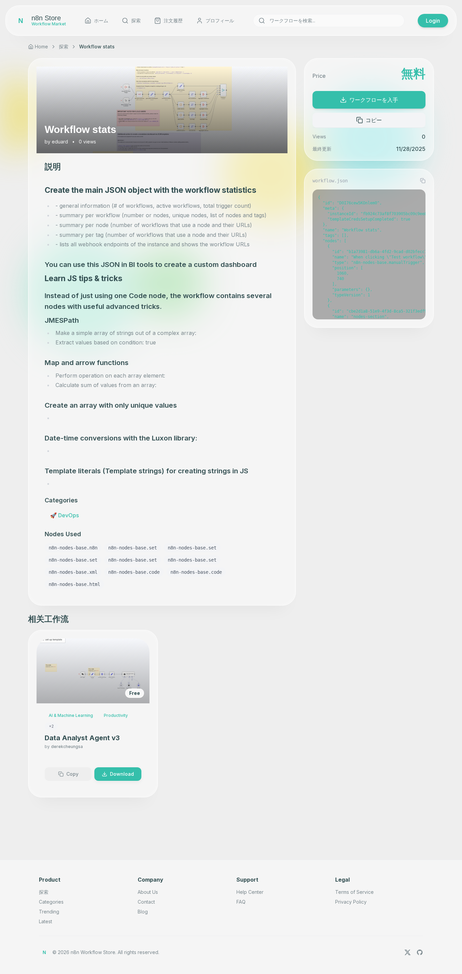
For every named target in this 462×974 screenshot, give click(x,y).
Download (122, 774)
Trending (49, 911)
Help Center (249, 892)
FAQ (241, 902)
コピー (374, 120)
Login (433, 20)
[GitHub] (419, 952)
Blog (143, 911)
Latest (45, 921)
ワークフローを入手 (373, 99)
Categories (51, 902)
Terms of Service (354, 892)
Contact (146, 902)
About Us (148, 892)
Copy (72, 774)
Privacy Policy (351, 902)
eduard (60, 141)
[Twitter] (407, 952)
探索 (63, 46)
